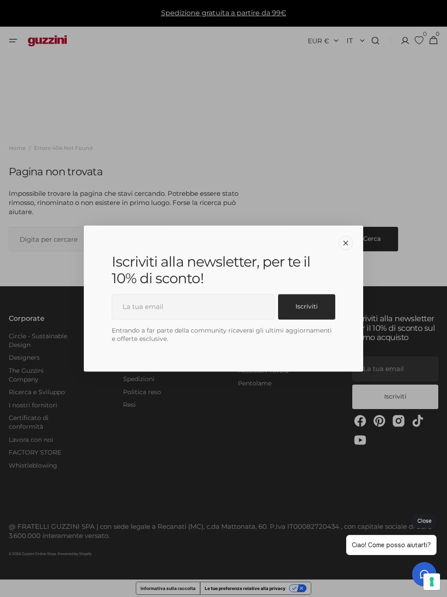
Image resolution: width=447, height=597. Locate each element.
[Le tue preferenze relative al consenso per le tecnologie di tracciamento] (431, 581)
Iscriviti (307, 306)
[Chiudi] (346, 243)
